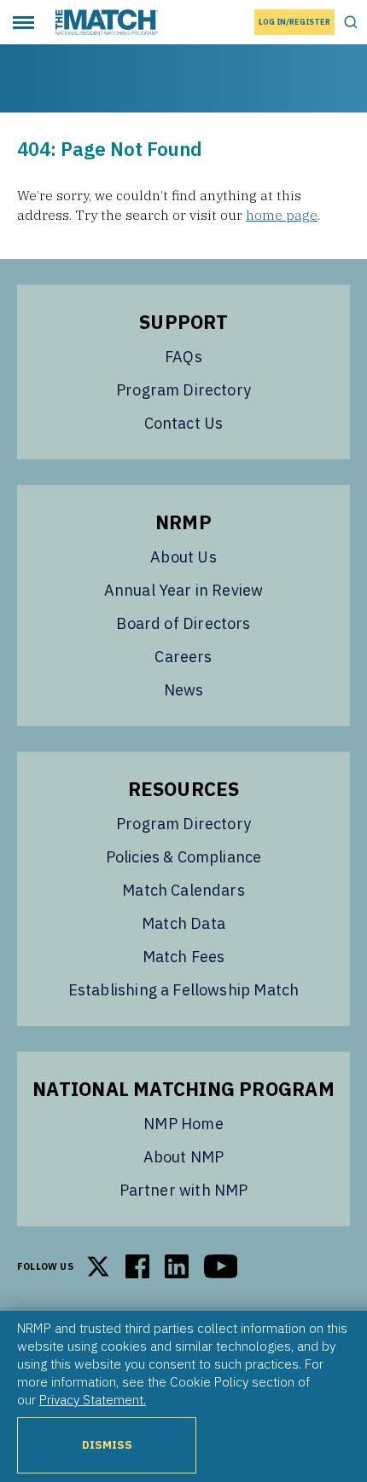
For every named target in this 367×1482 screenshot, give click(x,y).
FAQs (183, 356)
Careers (183, 656)
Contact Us (184, 423)
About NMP (183, 1157)
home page (281, 214)
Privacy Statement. (92, 1399)
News (184, 690)
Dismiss (107, 1445)
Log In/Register (294, 21)
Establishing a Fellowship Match (184, 990)
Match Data (183, 923)
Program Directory (183, 390)
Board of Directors (183, 623)
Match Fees (184, 956)
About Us (183, 557)
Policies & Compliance (184, 857)
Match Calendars (183, 890)
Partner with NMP (183, 1190)
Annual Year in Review (184, 590)
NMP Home (183, 1123)
